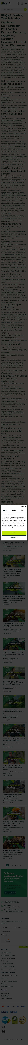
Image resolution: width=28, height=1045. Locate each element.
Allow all (14, 532)
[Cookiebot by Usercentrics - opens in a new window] (20, 506)
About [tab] (22, 510)
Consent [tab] (5, 510)
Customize (13, 537)
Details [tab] (14, 510)
